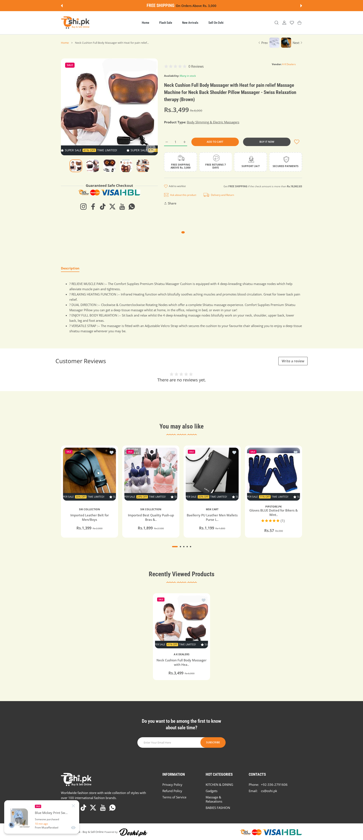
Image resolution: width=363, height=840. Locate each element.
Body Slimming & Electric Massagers (213, 122)
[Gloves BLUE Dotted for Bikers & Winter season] (273, 474)
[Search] (276, 23)
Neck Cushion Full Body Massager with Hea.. (181, 662)
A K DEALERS (181, 654)
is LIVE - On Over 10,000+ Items (193, 6)
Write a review (293, 361)
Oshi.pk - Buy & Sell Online (87, 832)
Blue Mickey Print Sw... (51, 813)
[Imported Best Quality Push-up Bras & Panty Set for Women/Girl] (150, 474)
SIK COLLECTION (89, 509)
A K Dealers (289, 64)
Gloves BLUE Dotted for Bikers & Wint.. (273, 512)
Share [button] (172, 203)
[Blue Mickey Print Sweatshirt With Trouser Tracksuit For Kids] (19, 817)
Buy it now (266, 142)
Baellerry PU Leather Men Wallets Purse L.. (212, 517)
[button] (62, 5)
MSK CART (212, 509)
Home (65, 43)
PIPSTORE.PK (273, 506)
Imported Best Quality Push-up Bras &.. (151, 517)
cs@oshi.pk (269, 791)
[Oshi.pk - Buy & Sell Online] (75, 22)
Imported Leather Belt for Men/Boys (89, 517)
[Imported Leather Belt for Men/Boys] (89, 474)
